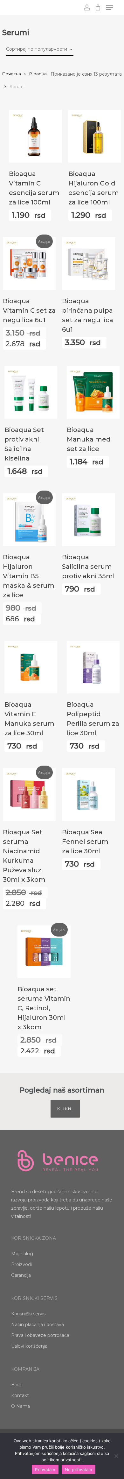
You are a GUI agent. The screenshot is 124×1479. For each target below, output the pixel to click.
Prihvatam (45, 1469)
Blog (16, 1385)
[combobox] (39, 49)
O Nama (20, 1406)
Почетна (11, 74)
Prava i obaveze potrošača (40, 1335)
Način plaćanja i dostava (37, 1324)
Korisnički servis (28, 1314)
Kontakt (20, 1395)
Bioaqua (38, 74)
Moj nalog (22, 1254)
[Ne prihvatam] (116, 1456)
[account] (86, 7)
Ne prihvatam (78, 1469)
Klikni (65, 1108)
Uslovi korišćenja (29, 1346)
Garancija (21, 1275)
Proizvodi (21, 1264)
